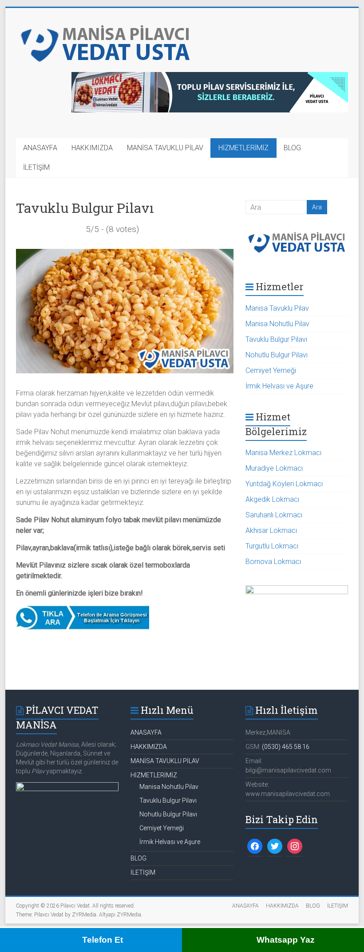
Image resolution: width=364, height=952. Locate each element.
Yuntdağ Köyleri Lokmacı (284, 484)
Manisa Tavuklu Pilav (277, 308)
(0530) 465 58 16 (285, 746)
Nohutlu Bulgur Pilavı (276, 355)
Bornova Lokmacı (273, 561)
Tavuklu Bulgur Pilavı (276, 339)
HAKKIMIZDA (92, 148)
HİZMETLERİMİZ (243, 148)
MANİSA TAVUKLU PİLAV (165, 148)
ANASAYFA (40, 148)
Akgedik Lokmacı (272, 499)
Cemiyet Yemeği (270, 370)
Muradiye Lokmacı (274, 468)
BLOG (292, 148)
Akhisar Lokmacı (271, 530)
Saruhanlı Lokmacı (273, 515)
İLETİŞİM (36, 167)
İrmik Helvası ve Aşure (279, 386)
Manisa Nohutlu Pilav (277, 324)
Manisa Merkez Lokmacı (283, 452)
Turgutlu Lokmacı (271, 546)
